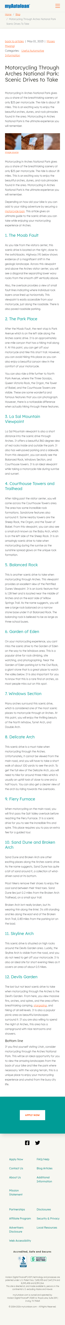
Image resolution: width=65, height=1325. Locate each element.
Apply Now (16, 1159)
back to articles (14, 41)
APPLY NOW (32, 1115)
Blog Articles (44, 1168)
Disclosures (44, 1209)
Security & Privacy (48, 1218)
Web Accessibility (20, 1240)
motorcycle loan (15, 211)
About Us (15, 1177)
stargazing (40, 1005)
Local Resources (47, 1227)
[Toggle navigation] (57, 6)
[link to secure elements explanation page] (23, 1258)
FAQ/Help (43, 1159)
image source (11, 152)
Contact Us (16, 1168)
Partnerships (17, 1209)
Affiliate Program (20, 1218)
